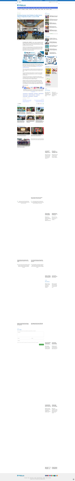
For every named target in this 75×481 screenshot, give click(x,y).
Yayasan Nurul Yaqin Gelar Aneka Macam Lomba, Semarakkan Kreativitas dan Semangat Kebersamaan (54, 46)
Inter (21, 7)
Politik (26, 7)
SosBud (36, 7)
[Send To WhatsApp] (43, 103)
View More (51, 33)
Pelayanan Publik (25, 96)
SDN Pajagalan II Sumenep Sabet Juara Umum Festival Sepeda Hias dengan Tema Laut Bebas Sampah (21, 113)
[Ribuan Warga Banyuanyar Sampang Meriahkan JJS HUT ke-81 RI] (47, 27)
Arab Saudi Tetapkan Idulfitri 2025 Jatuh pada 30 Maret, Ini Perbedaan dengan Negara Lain (53, 42)
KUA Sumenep (36, 93)
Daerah (23, 7)
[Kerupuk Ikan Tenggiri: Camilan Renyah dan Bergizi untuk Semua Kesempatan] (54, 69)
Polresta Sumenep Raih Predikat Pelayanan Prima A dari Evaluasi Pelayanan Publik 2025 (23, 135)
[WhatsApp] (52, 475)
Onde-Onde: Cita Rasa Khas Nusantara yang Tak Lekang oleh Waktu (48, 84)
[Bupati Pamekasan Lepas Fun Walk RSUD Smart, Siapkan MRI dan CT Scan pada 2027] (47, 30)
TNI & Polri (30, 9)
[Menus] (17, 2)
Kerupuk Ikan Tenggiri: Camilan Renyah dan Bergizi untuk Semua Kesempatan (54, 73)
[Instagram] (48, 475)
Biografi (36, 9)
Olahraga (39, 7)
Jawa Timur (19, 9)
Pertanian (39, 9)
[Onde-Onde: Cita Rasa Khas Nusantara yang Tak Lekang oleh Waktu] (48, 80)
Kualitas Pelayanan (41, 93)
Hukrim (34, 7)
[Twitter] (47, 475)
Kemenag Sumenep (31, 93)
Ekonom (29, 7)
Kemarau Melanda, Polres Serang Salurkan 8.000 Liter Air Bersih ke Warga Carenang (54, 16)
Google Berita (33, 91)
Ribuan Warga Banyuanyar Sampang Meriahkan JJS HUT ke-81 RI (54, 27)
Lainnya (51, 9)
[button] (57, 2)
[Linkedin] (50, 475)
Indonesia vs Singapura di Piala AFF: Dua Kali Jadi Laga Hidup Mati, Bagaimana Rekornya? (48, 276)
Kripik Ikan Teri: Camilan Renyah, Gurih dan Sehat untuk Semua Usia (48, 75)
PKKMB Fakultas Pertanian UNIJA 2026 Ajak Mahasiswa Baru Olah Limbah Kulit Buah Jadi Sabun (40, 122)
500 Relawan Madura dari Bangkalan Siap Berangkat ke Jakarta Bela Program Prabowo (53, 23)
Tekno (47, 7)
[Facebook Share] (37, 103)
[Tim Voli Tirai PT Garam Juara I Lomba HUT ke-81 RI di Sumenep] (55, 246)
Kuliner (42, 9)
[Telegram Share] (41, 103)
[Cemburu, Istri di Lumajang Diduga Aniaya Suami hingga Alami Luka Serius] (55, 375)
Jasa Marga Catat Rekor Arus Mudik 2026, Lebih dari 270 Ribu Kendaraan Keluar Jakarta (54, 39)
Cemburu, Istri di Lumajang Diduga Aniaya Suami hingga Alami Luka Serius (54, 406)
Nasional (19, 7)
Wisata (50, 7)
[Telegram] (55, 475)
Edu (31, 7)
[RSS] (57, 475)
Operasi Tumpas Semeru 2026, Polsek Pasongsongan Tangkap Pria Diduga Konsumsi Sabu (48, 468)
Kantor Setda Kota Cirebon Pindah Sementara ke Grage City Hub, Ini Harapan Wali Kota (37, 135)
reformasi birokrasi (30, 96)
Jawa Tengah (23, 9)
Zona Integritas (36, 96)
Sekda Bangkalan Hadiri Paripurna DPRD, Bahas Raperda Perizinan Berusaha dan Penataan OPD (37, 323)
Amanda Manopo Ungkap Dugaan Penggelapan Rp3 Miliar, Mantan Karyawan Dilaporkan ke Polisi (38, 0)
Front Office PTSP (25, 93)
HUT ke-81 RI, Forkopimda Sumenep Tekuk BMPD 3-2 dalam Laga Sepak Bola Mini (55, 152)
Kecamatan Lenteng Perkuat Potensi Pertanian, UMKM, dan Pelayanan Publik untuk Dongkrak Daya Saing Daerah (23, 324)
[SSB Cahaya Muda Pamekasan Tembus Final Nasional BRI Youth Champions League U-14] (48, 183)
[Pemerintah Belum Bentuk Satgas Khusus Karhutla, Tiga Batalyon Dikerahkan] (47, 20)
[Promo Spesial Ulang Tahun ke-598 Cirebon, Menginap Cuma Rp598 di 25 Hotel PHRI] (47, 49)
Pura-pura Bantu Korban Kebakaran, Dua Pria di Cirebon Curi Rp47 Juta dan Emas (54, 343)
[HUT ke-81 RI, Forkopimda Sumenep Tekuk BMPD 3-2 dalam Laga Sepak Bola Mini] (55, 121)
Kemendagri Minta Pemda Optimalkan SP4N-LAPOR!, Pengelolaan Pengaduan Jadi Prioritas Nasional (23, 261)
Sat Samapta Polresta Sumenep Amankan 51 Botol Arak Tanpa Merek (48, 406)
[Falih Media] (21, 5)
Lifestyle (42, 7)
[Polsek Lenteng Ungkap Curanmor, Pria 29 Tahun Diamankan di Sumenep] (48, 312)
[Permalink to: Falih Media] (17, 18)
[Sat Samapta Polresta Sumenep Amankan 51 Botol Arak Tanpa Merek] (48, 375)
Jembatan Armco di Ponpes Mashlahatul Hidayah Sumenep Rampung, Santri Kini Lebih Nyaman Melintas (21, 122)
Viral (33, 9)
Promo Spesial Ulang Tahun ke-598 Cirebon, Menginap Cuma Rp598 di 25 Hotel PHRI (53, 49)
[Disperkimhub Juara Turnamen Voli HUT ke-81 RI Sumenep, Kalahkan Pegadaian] (23, 142)
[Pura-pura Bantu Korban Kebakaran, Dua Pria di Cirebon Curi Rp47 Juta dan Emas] (55, 312)
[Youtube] (51, 475)
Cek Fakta (47, 9)
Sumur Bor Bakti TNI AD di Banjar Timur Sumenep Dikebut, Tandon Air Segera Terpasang (40, 113)
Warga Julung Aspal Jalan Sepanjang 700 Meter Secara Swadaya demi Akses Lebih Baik (53, 53)
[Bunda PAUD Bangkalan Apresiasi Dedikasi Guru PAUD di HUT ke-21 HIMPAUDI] (30, 117)
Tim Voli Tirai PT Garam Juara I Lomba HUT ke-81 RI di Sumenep (54, 276)
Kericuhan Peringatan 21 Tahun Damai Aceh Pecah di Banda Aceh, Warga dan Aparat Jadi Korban (55, 468)
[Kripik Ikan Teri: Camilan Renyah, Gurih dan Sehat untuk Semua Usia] (48, 71)
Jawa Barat (27, 9)
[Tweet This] (38, 103)
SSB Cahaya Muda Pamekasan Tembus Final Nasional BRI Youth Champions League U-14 (47, 214)
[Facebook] (45, 475)
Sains (44, 9)
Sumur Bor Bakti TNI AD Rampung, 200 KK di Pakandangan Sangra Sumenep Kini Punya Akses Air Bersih (30, 113)
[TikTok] (54, 475)
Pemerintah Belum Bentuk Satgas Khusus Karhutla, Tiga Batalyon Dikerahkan (54, 20)
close (16, 3)
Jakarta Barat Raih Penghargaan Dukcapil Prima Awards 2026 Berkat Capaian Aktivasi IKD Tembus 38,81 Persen (37, 261)
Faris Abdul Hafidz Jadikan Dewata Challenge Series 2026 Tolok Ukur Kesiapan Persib (47, 152)
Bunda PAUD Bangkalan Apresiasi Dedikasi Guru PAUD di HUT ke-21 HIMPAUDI (30, 122)
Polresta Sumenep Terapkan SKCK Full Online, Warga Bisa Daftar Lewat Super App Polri (36, 198)
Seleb (45, 7)
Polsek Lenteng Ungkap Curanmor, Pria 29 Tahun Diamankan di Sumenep (48, 343)
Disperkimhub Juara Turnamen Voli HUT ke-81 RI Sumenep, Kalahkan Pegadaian (23, 146)
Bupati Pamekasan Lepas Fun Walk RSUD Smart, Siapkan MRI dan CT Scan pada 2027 (54, 30)
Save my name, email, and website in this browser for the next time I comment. (28, 342)
